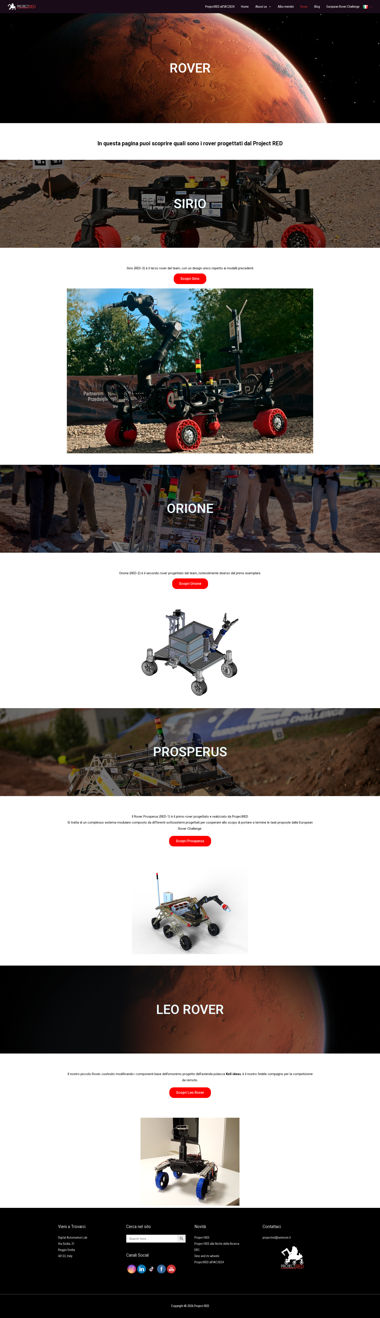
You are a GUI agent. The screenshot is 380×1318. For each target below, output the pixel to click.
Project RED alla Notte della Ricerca (216, 1244)
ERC (197, 1250)
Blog (317, 7)
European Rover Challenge (343, 7)
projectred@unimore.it (277, 1238)
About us (261, 7)
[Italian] (367, 6)
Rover (304, 7)
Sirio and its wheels (206, 1256)
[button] (190, 278)
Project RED (201, 1238)
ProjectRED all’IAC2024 (219, 7)
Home (245, 7)
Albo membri (286, 7)
